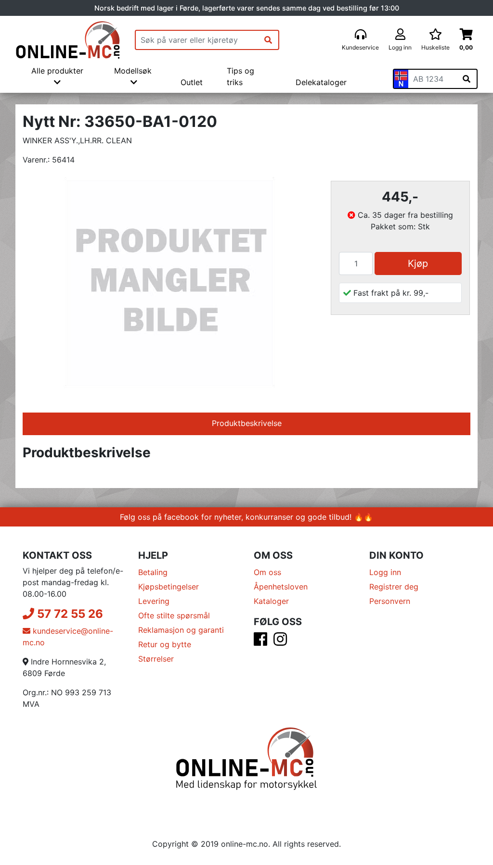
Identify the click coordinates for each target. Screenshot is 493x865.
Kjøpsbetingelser (168, 586)
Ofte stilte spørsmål (174, 615)
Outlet (192, 82)
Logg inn (385, 572)
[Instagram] (280, 642)
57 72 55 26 (68, 614)
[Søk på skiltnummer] (466, 79)
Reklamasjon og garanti (181, 630)
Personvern (389, 601)
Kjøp (418, 263)
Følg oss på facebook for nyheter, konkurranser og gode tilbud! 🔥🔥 (246, 517)
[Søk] (268, 40)
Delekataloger (321, 82)
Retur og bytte (164, 644)
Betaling (153, 572)
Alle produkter (57, 70)
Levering (153, 601)
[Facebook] (260, 642)
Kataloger (271, 601)
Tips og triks (240, 76)
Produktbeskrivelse (247, 423)
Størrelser (156, 659)
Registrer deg (393, 586)
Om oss (267, 572)
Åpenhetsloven (281, 586)
